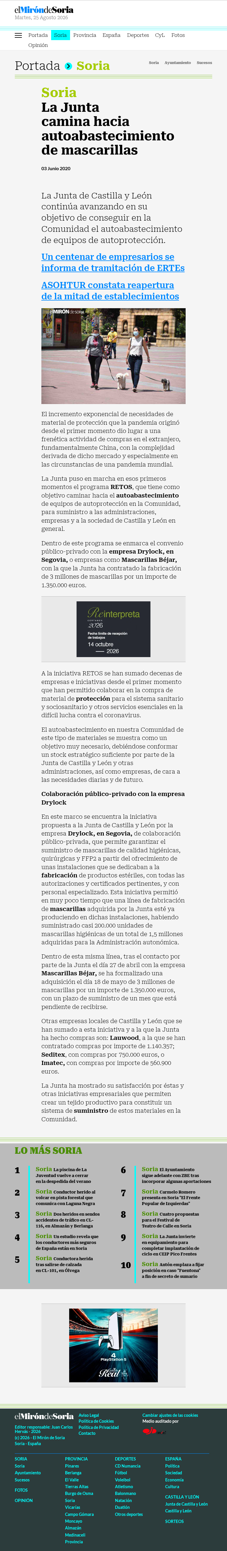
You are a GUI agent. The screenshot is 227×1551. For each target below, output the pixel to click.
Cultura (172, 1486)
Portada (38, 35)
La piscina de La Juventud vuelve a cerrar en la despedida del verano (63, 1175)
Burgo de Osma (79, 1493)
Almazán (73, 1527)
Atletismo (124, 1486)
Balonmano (125, 1493)
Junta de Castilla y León (186, 1503)
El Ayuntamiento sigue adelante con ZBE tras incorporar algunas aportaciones (176, 1175)
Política (172, 1465)
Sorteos (174, 1521)
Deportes (138, 35)
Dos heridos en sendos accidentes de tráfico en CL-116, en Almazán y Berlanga (68, 1220)
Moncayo (73, 1521)
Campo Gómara (79, 1514)
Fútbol (121, 1472)
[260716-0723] (113, 1344)
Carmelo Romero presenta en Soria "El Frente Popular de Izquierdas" (171, 1198)
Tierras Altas (76, 1486)
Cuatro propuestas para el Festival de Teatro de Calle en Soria (170, 1220)
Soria (60, 35)
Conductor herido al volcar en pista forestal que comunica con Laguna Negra (65, 1198)
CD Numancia (127, 1465)
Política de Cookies (96, 1421)
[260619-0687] (113, 628)
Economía (174, 1479)
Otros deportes (129, 1514)
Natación (123, 1500)
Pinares (72, 1465)
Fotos (178, 35)
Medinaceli (75, 1534)
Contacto (87, 1433)
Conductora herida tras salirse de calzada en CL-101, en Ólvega (64, 1264)
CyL (160, 35)
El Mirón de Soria (63, 9)
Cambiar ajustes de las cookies (170, 1415)
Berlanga (73, 1472)
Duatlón (122, 1507)
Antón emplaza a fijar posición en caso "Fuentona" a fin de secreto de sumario (173, 1270)
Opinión (38, 45)
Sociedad (173, 1472)
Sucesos (204, 63)
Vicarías (72, 1507)
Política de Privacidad (99, 1427)
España (112, 35)
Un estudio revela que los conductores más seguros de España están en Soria (67, 1242)
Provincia (84, 35)
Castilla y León (182, 1496)
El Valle (72, 1479)
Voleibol (122, 1479)
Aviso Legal (89, 1415)
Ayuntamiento (178, 63)
